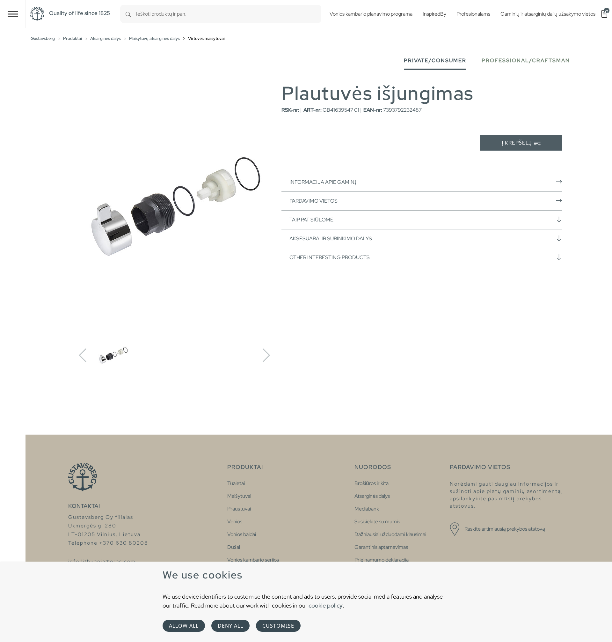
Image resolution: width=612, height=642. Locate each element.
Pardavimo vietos (313, 201)
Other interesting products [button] (329, 257)
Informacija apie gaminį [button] (322, 182)
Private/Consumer (435, 60)
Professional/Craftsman (526, 60)
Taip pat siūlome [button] (311, 219)
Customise (278, 625)
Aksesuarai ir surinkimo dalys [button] (330, 238)
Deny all (230, 625)
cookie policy (326, 605)
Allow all (184, 625)
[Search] (128, 13)
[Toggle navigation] (13, 14)
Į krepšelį (517, 142)
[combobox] (228, 13)
